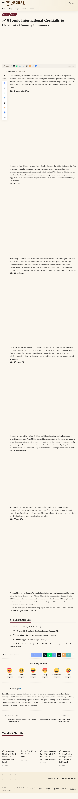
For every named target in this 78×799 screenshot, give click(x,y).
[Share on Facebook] (10, 66)
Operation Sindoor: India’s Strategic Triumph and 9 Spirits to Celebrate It (66, 756)
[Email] (29, 66)
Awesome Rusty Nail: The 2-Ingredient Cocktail (34, 627)
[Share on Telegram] (23, 66)
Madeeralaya (12, 71)
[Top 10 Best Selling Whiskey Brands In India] (29, 743)
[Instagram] (69, 778)
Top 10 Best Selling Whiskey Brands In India (28, 753)
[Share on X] (14, 66)
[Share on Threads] (26, 66)
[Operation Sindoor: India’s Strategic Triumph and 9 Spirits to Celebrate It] (67, 743)
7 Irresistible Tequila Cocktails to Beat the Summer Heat (37, 631)
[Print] (36, 66)
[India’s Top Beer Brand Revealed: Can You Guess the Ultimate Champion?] (48, 743)
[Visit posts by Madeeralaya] (3, 71)
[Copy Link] (32, 66)
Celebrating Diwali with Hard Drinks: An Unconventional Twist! (9, 756)
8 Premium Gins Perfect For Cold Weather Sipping (35, 635)
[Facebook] (57, 778)
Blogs (13, 14)
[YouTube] (63, 778)
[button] (3, 3)
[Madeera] (15, 3)
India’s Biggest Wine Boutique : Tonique (31, 639)
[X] (60, 778)
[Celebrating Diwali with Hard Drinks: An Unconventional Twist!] (10, 743)
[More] (39, 66)
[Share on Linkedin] (20, 66)
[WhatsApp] (74, 778)
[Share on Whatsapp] (17, 66)
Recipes (5, 14)
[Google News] (66, 778)
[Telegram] (72, 778)
